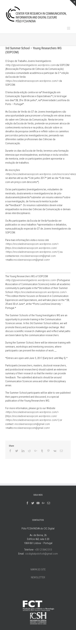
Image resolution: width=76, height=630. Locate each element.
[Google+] (43, 503)
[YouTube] (38, 503)
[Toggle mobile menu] (69, 28)
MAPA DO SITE (38, 569)
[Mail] (48, 503)
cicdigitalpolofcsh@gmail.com (41, 553)
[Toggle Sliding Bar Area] (73, 3)
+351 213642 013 (43, 549)
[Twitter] (32, 503)
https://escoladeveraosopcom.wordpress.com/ (32, 80)
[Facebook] (27, 503)
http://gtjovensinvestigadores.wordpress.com (31, 65)
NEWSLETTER (38, 577)
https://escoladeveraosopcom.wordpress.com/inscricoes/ (38, 174)
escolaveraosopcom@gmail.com (38, 255)
